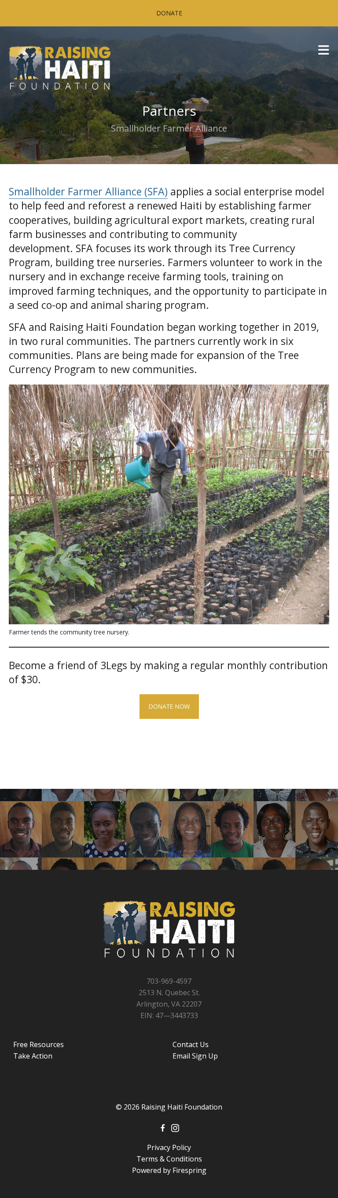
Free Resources (38, 1044)
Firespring (189, 1170)
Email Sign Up (195, 1056)
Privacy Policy (169, 1147)
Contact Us (191, 1044)
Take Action (32, 1056)
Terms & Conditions (169, 1159)
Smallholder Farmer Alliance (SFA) (88, 191)
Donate (169, 13)
